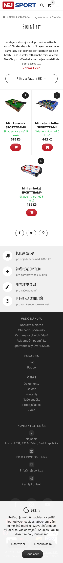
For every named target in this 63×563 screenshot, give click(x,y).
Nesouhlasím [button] (43, 544)
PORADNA (31, 356)
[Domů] (19, 5)
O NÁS (31, 377)
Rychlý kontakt (31, 484)
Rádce (31, 367)
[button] (15, 147)
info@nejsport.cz (31, 470)
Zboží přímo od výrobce (28, 268)
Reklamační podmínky (31, 340)
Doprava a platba (31, 325)
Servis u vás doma (26, 284)
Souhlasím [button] (32, 554)
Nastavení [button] (18, 544)
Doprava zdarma (25, 253)
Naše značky (31, 399)
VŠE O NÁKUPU (31, 318)
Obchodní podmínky (31, 330)
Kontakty (31, 394)
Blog (31, 362)
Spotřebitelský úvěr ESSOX (31, 346)
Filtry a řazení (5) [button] (29, 78)
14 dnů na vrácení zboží (29, 298)
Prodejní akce (31, 404)
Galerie (31, 389)
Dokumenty (31, 383)
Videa (31, 410)
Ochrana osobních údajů (31, 335)
